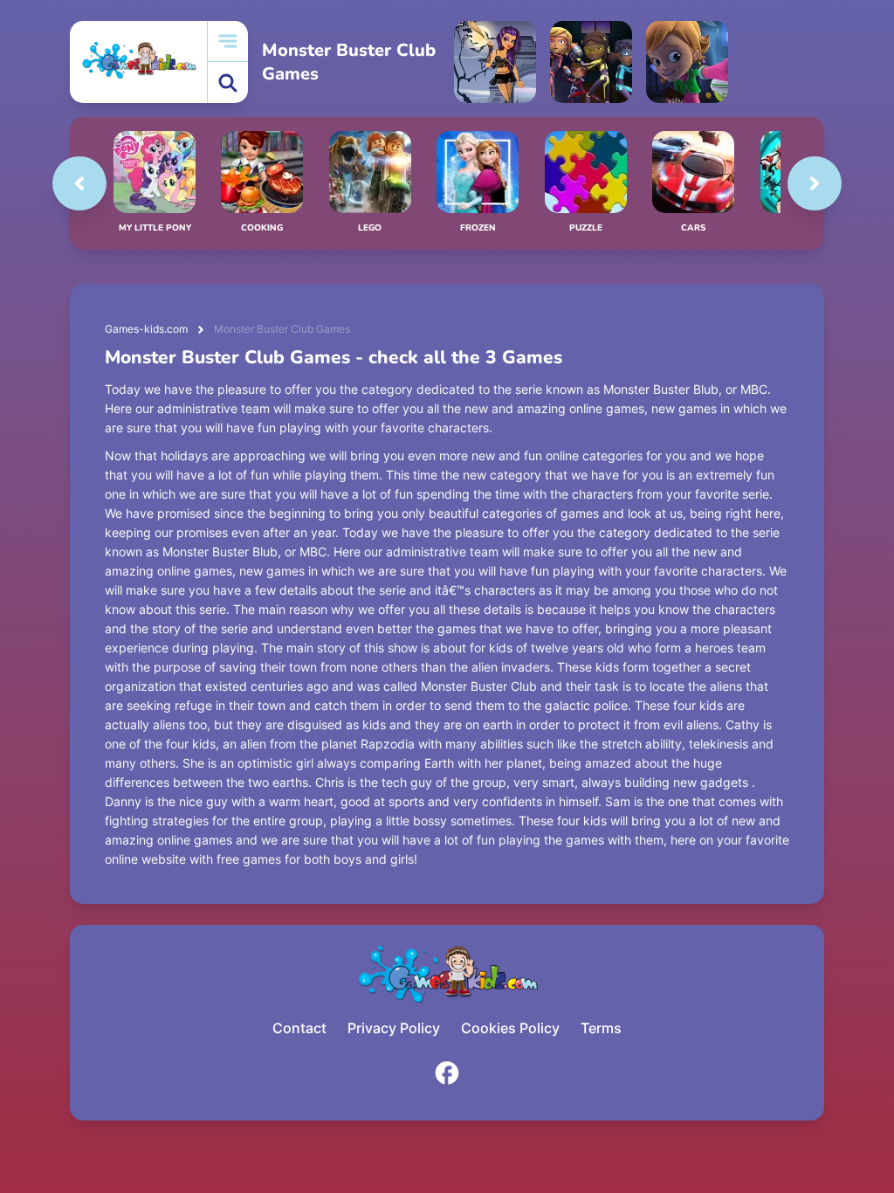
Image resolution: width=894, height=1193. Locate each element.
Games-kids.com (146, 328)
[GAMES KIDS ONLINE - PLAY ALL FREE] (138, 61)
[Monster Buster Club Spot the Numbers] (687, 62)
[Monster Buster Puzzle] (591, 62)
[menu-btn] (228, 41)
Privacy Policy (393, 1028)
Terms (601, 1028)
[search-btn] (228, 82)
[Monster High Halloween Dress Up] (495, 62)
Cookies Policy (510, 1028)
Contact (299, 1028)
